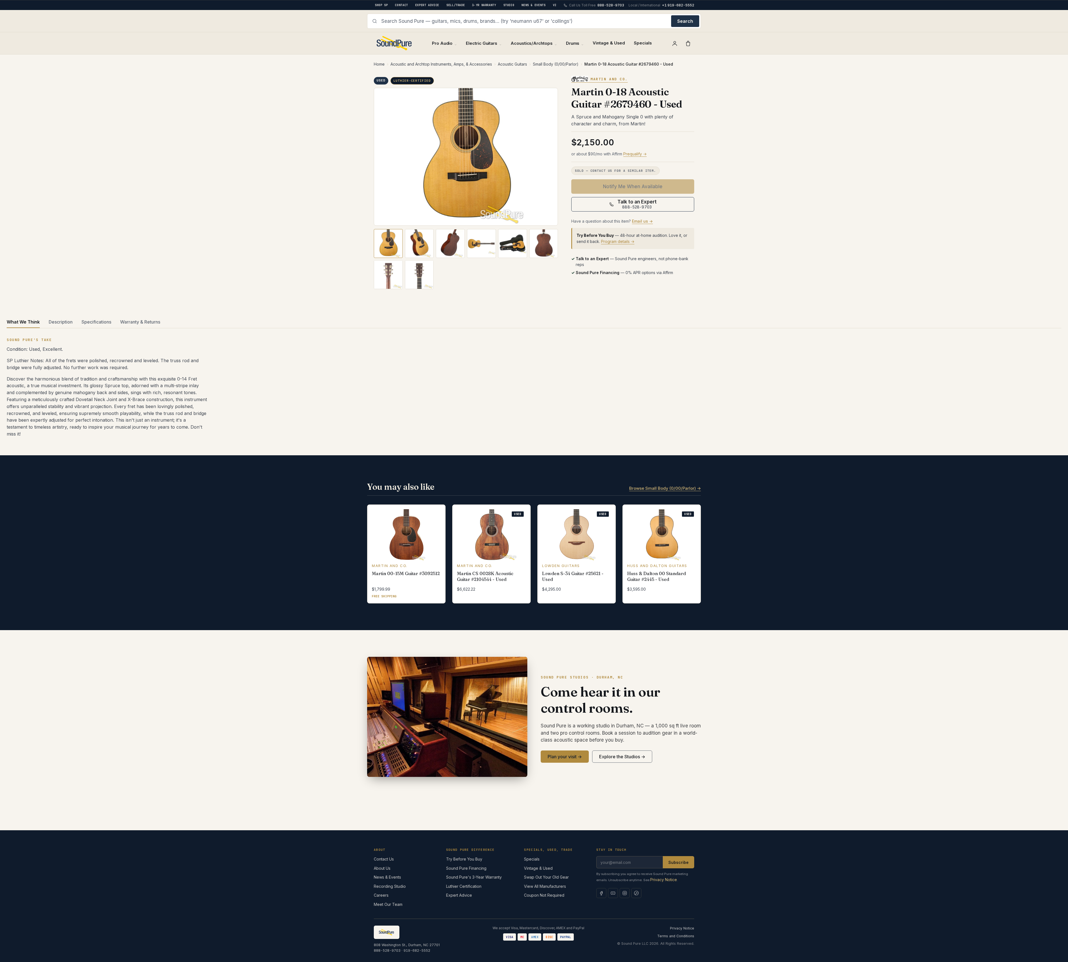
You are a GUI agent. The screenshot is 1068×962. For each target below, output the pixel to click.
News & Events (387, 877)
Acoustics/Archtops (532, 43)
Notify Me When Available (632, 186)
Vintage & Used (609, 43)
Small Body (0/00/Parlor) (555, 64)
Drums (573, 43)
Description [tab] (61, 322)
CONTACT (401, 5)
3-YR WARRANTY (484, 5)
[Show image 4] (481, 243)
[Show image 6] (543, 243)
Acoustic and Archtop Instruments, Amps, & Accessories (441, 64)
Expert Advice (459, 895)
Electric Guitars (481, 43)
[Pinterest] (636, 893)
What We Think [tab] (23, 322)
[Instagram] (625, 893)
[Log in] (675, 43)
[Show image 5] (512, 243)
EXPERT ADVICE (427, 5)
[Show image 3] (450, 243)
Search (685, 21)
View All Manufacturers (545, 886)
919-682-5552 (417, 950)
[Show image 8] (419, 274)
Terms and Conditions (675, 936)
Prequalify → (635, 153)
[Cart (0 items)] (688, 43)
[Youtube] (613, 893)
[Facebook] (601, 893)
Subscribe (678, 862)
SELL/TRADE (455, 5)
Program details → (617, 241)
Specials (643, 43)
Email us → (642, 221)
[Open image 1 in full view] (466, 157)
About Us (382, 868)
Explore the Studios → (622, 756)
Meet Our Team (388, 904)
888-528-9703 (387, 950)
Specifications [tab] (96, 322)
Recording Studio (390, 886)
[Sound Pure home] (394, 43)
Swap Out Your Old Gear (546, 877)
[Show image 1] (388, 243)
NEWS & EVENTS (533, 5)
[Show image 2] (419, 243)
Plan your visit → (565, 756)
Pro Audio (442, 43)
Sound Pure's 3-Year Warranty (474, 877)
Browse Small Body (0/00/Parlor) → (665, 488)
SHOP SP (381, 5)
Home (379, 64)
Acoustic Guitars (512, 64)
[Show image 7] (388, 274)
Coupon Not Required (544, 895)
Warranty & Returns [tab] (140, 322)
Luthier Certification (463, 886)
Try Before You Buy (464, 859)
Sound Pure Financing (466, 868)
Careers (381, 895)
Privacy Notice (663, 879)
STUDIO (509, 5)
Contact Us (384, 859)
